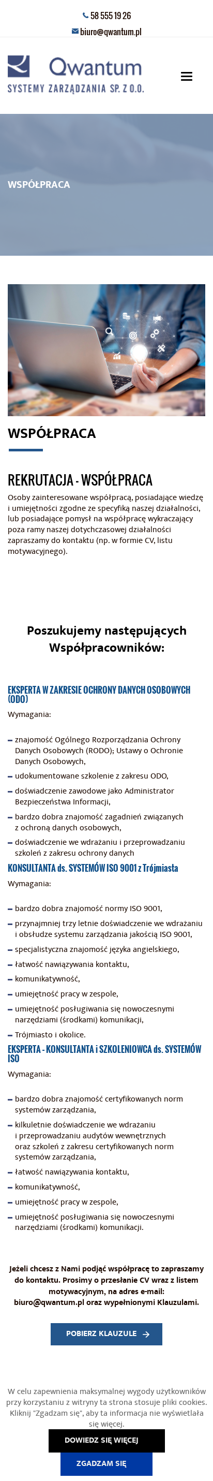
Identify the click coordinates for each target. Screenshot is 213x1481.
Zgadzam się (101, 1464)
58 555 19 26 (110, 15)
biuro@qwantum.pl (111, 31)
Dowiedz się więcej (102, 1440)
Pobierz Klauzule (101, 1334)
